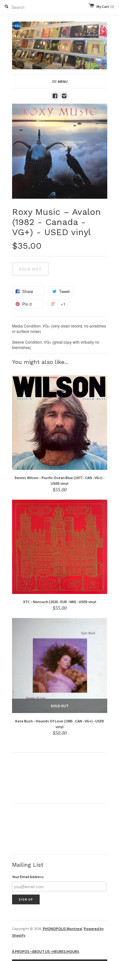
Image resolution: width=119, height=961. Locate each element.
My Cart (105, 6)
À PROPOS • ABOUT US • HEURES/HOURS (45, 951)
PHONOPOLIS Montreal (62, 928)
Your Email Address (28, 876)
